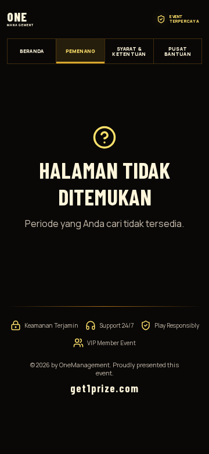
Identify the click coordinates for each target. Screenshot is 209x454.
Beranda (32, 51)
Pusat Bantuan (177, 51)
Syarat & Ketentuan (129, 51)
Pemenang (81, 51)
